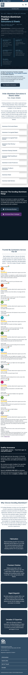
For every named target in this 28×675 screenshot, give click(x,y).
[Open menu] (26, 4)
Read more (7, 436)
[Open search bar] (23, 4)
